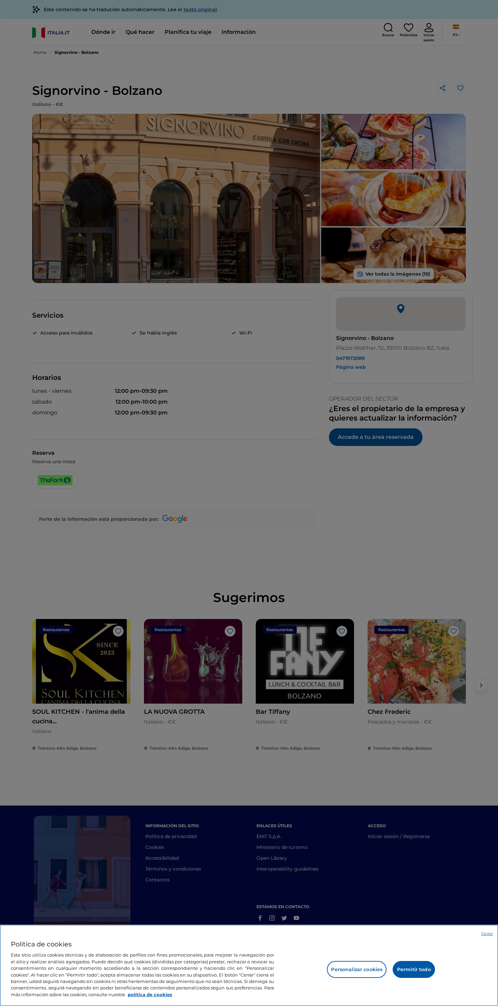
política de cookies (150, 994)
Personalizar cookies (356, 969)
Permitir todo (414, 969)
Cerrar (487, 933)
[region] (249, 965)
